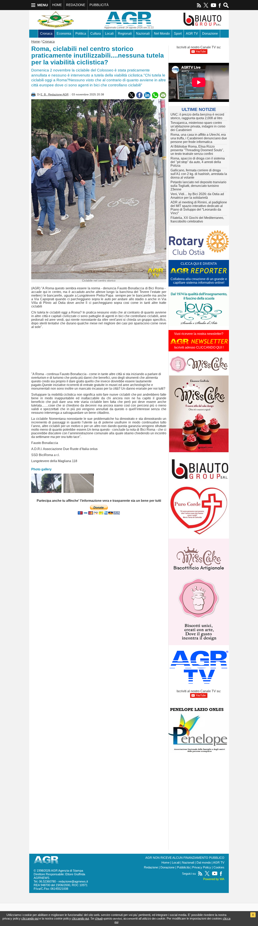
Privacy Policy (201, 867)
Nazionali (143, 33)
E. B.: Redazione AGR (55, 94)
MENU (42, 5)
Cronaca (46, 33)
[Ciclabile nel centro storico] (46, 483)
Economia (64, 33)
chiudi (99, 918)
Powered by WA (213, 879)
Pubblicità (183, 867)
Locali (109, 33)
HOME (57, 5)
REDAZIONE (75, 5)
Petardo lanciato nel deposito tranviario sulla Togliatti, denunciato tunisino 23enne (198, 185)
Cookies (218, 867)
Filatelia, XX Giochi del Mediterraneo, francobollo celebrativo (197, 219)
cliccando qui (29, 918)
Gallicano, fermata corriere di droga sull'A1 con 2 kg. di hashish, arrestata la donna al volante (199, 174)
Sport (178, 33)
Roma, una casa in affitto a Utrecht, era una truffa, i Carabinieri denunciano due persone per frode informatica (199, 138)
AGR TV (192, 33)
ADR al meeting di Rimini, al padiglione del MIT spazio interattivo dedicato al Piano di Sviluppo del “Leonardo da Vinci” (199, 208)
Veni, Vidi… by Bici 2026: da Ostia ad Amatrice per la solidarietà (197, 195)
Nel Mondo (162, 33)
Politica (80, 33)
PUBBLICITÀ (99, 5)
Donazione (210, 33)
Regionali (125, 33)
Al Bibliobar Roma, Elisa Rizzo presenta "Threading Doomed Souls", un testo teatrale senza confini (197, 150)
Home (35, 41)
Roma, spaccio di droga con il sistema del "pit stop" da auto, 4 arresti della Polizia (198, 162)
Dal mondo (204, 862)
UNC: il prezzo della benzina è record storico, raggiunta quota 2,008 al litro (197, 116)
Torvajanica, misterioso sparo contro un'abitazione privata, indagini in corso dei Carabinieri (198, 126)
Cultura (95, 33)
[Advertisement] (98, 351)
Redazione (151, 867)
